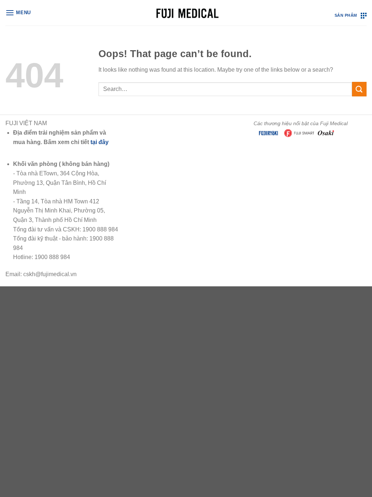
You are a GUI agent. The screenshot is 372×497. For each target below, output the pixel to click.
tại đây (99, 142)
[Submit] (359, 89)
